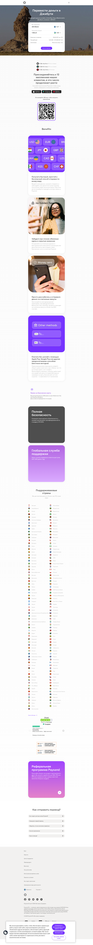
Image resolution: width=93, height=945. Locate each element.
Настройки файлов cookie (59, 937)
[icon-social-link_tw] (41, 899)
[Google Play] (46, 91)
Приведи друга (27, 862)
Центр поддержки (28, 858)
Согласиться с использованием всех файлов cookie (59, 927)
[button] (5, 932)
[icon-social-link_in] (29, 899)
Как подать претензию (29, 881)
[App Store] (36, 91)
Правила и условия (28, 877)
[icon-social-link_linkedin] (37, 899)
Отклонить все (59, 932)
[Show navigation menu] (68, 2)
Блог (25, 851)
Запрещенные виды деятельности (32, 885)
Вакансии (26, 866)
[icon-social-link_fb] (25, 899)
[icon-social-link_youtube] (33, 899)
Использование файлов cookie (31, 873)
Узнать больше (31, 715)
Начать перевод (46, 48)
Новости (26, 854)
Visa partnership (28, 870)
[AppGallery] (56, 91)
